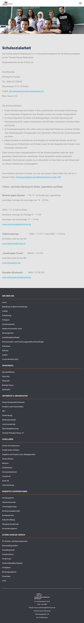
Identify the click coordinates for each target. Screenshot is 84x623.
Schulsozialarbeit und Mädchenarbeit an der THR (38, 177)
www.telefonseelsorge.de (14, 243)
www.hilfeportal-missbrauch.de (16, 277)
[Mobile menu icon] (80, 3)
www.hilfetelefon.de (11, 263)
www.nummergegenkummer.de (16, 224)
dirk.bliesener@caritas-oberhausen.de (26, 91)
